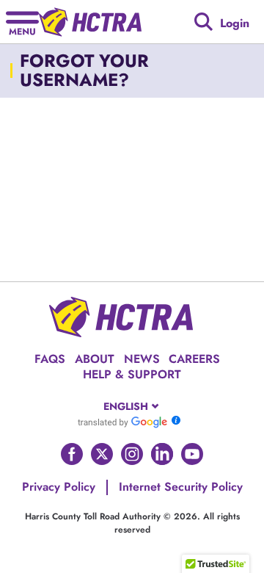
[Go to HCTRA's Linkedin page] (162, 454)
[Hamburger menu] (22, 21)
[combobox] (132, 406)
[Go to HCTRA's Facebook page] (72, 454)
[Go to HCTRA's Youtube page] (192, 454)
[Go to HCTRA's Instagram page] (132, 454)
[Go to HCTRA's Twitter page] (102, 454)
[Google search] (203, 21)
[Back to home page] (90, 22)
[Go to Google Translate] (122, 421)
